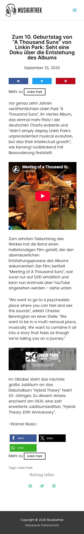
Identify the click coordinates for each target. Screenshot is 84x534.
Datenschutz (50, 525)
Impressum (32, 525)
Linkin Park (34, 92)
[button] (18, 81)
